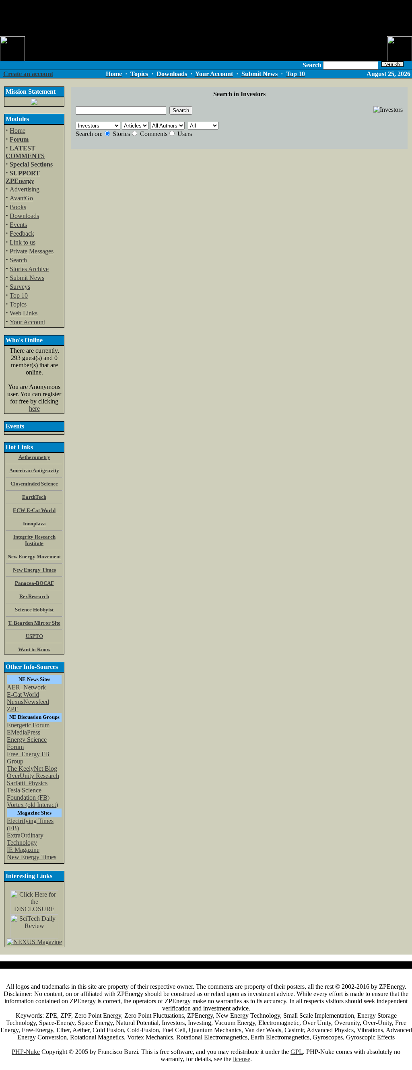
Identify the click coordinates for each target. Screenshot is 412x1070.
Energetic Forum (28, 725)
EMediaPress (23, 732)
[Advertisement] (206, 18)
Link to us (22, 242)
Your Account (27, 322)
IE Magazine (23, 849)
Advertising (24, 189)
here (34, 408)
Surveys (20, 286)
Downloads (24, 215)
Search (18, 260)
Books (18, 207)
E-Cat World (23, 694)
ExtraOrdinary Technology (25, 839)
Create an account (28, 73)
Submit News (27, 277)
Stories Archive (29, 268)
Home (17, 130)
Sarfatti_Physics (27, 783)
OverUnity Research (33, 775)
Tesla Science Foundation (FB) (28, 794)
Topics (18, 304)
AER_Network (26, 687)
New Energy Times (31, 857)
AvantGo (21, 198)
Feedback (22, 233)
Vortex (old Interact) (32, 804)
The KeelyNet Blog (32, 768)
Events (18, 224)
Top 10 (19, 295)
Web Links (23, 313)
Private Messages (32, 251)
